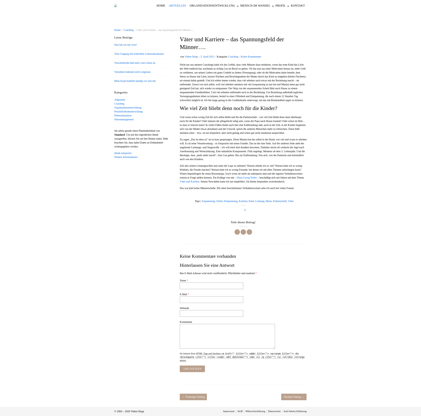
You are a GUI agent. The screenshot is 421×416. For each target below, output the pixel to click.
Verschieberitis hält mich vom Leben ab (134, 62)
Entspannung (230, 201)
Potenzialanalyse (123, 115)
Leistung (259, 201)
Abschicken (192, 368)
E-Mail (184, 294)
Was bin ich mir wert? (125, 44)
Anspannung (208, 201)
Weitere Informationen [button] (125, 157)
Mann (269, 201)
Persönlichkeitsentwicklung (128, 111)
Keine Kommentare (251, 56)
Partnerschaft (279, 201)
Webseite (184, 308)
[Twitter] (243, 232)
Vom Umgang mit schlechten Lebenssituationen (139, 53)
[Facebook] (237, 232)
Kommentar (186, 322)
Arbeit (219, 201)
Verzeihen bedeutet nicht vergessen (132, 72)
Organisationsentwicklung (127, 107)
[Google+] (249, 232)
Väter (291, 201)
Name (184, 280)
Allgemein (119, 99)
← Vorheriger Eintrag (193, 396)
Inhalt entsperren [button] (123, 153)
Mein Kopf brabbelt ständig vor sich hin (135, 81)
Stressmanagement (124, 119)
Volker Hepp (191, 56)
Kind (251, 201)
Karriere (243, 201)
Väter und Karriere (189, 181)
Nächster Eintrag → (294, 396)
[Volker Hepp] (115, 6)
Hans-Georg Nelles (247, 177)
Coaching (233, 56)
